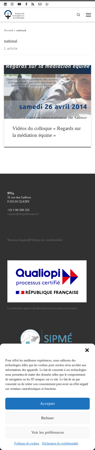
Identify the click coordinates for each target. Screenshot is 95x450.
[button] (87, 350)
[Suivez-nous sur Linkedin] (5, 4)
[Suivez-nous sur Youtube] (19, 4)
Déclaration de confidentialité (60, 443)
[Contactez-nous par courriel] (39, 4)
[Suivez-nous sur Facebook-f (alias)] (26, 4)
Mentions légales (17, 240)
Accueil (8, 30)
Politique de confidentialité (46, 240)
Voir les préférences (47, 432)
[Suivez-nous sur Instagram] (12, 4)
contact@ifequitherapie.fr (23, 214)
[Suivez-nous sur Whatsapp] (47, 4)
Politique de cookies (26, 443)
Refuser (47, 418)
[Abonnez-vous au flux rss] (32, 4)
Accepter (47, 403)
